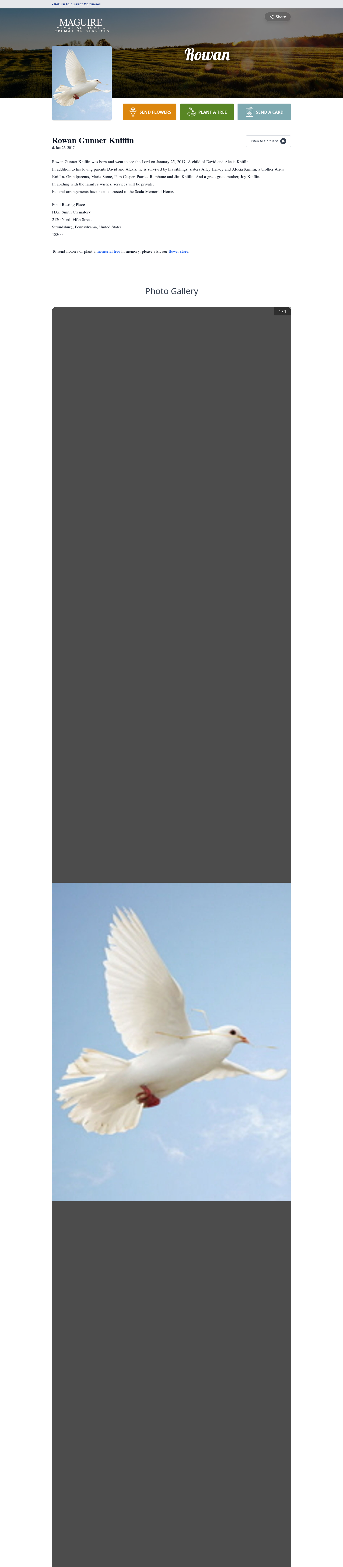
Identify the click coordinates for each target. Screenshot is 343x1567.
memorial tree (108, 251)
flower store (178, 251)
